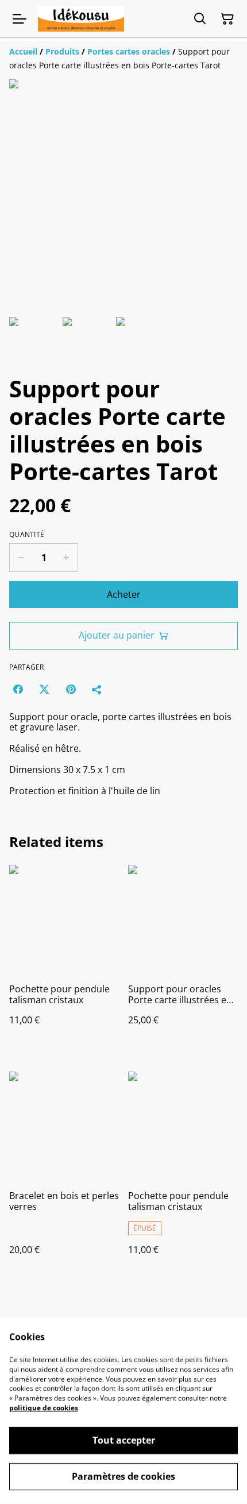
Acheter (124, 594)
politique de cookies (43, 1408)
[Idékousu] (81, 19)
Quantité (26, 535)
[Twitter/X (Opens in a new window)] (44, 689)
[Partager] (97, 689)
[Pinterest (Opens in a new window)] (70, 689)
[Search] (200, 19)
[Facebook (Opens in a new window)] (17, 689)
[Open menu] (19, 19)
